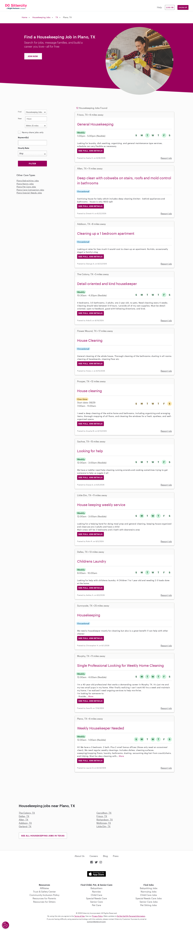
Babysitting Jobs (148, 888)
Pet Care (96, 905)
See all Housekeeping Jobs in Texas (43, 835)
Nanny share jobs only (32, 132)
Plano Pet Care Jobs (26, 186)
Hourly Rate (23, 148)
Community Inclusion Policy (44, 895)
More (90, 696)
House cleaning (89, 391)
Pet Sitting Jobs (148, 905)
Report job (166, 158)
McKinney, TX (103, 823)
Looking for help (90, 451)
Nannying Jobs (149, 891)
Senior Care (96, 901)
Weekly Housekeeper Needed (100, 728)
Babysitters (96, 888)
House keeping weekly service (101, 505)
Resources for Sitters (44, 901)
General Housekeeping (95, 124)
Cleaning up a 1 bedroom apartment (105, 233)
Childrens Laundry (91, 561)
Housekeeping (88, 615)
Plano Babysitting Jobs (28, 180)
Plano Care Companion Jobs (30, 190)
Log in (170, 7)
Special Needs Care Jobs (148, 898)
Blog (105, 856)
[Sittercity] (16, 6)
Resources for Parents (44, 898)
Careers (94, 856)
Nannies (96, 891)
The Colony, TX (27, 812)
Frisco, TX (101, 816)
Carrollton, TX (103, 812)
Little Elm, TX (103, 826)
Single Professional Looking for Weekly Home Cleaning (120, 665)
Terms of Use (79, 916)
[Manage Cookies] (5, 925)
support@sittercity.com (96, 922)
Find (19, 112)
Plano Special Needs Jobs (29, 193)
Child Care (96, 895)
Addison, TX (25, 823)
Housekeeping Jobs (41, 17)
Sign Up (183, 7)
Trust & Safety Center (44, 891)
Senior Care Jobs (149, 901)
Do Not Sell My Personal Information (131, 916)
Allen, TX (23, 819)
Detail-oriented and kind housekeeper (107, 284)
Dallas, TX (24, 816)
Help (159, 7)
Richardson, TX (104, 819)
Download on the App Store (96, 874)
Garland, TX (25, 826)
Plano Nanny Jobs (25, 183)
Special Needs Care (96, 898)
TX (57, 17)
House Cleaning (89, 340)
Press (116, 856)
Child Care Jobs (148, 895)
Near (20, 118)
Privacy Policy (97, 916)
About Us (79, 856)
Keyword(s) (23, 137)
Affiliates (44, 888)
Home (24, 17)
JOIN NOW (33, 56)
